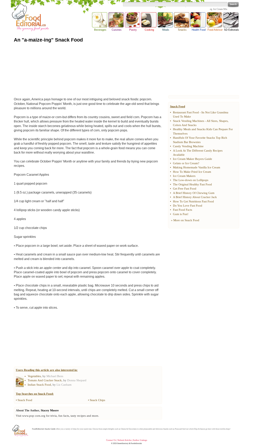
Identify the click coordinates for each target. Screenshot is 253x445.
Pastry (133, 29)
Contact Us (111, 440)
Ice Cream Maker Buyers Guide (192, 158)
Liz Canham (64, 384)
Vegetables (34, 376)
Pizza (177, 429)
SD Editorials (231, 29)
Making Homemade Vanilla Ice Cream (196, 167)
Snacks (182, 20)
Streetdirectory (122, 443)
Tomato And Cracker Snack (45, 380)
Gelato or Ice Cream (185, 163)
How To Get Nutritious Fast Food (193, 201)
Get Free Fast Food (184, 188)
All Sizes (212, 120)
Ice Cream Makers (184, 175)
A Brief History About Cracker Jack (195, 197)
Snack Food (25, 400)
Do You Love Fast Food (187, 205)
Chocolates (132, 429)
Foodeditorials (136, 443)
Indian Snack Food (39, 384)
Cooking (149, 29)
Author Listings (140, 440)
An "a (20, 40)
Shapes (223, 120)
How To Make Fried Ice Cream (192, 171)
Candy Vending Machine (188, 146)
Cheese (123, 429)
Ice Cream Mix (220, 9)
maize (35, 40)
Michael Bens (54, 376)
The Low (178, 180)
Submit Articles (124, 440)
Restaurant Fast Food (186, 112)
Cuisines (117, 29)
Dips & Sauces (199, 429)
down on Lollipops (196, 180)
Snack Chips (97, 400)
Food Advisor (215, 29)
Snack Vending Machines (188, 120)
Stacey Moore (50, 410)
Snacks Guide (50, 429)
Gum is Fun (180, 214)
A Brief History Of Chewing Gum (193, 193)
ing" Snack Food (63, 40)
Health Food (199, 29)
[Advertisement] (126, 69)
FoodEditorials (38, 429)
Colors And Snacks (184, 125)
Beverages (100, 29)
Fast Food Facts (182, 209)
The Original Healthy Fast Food (192, 184)
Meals (165, 29)
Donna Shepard (76, 380)
